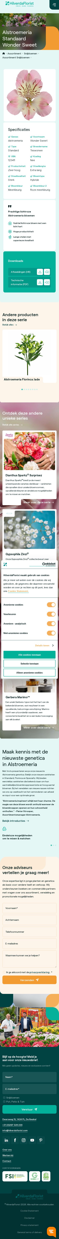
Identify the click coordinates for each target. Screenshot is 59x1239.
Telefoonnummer (14, 931)
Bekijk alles (7, 324)
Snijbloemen (30, 53)
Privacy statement (30, 1225)
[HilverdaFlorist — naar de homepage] (19, 5)
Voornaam (11, 908)
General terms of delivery (29, 1232)
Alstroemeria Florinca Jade (22, 381)
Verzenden (27, 980)
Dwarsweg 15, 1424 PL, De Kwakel (19, 1119)
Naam (9, 1076)
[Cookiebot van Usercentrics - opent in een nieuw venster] (42, 564)
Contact (6, 1161)
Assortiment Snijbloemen (16, 57)
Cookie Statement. (18, 591)
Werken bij (7, 1155)
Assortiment (14, 53)
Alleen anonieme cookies (29, 672)
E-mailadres (11, 943)
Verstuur (27, 1109)
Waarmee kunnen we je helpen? (22, 955)
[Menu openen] (54, 5)
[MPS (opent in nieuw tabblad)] (46, 1176)
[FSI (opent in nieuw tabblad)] (15, 1176)
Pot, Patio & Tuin (15, 1101)
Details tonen (42, 645)
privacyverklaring (39, 972)
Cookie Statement (29, 1210)
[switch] (51, 614)
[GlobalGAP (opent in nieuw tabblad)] (34, 1176)
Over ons (7, 1149)
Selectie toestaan (30, 663)
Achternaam (12, 919)
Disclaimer (29, 1218)
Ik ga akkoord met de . (29, 972)
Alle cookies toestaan (29, 654)
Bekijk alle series (10, 424)
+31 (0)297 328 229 (12, 1125)
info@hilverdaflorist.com (15, 1130)
